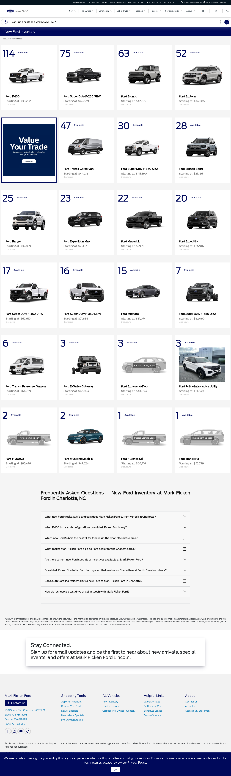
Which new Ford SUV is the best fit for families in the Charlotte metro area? (115, 538)
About (190, 696)
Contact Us (18, 703)
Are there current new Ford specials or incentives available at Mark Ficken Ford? (115, 559)
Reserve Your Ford (71, 706)
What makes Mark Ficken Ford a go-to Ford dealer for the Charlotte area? (115, 548)
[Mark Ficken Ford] (19, 10)
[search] (227, 11)
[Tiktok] (28, 731)
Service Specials (152, 715)
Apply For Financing (71, 701)
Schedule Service (153, 711)
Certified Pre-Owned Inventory (118, 711)
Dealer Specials (69, 711)
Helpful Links (154, 696)
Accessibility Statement (198, 711)
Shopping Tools (73, 696)
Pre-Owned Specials (72, 720)
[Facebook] (8, 731)
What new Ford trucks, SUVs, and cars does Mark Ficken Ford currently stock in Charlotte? (115, 516)
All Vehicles (111, 696)
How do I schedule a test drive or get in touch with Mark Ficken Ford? (115, 591)
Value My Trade (152, 701)
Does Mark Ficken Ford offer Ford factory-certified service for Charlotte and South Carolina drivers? (115, 570)
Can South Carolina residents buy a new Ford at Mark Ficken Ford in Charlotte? (115, 581)
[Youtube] (21, 731)
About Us (190, 706)
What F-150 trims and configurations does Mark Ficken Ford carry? (115, 527)
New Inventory (110, 701)
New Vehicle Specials (72, 715)
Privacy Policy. (137, 762)
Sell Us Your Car (152, 706)
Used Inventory (110, 706)
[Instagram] (14, 731)
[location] (147, 2)
